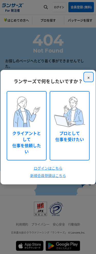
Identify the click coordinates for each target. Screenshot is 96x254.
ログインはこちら (48, 168)
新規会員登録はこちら (48, 175)
